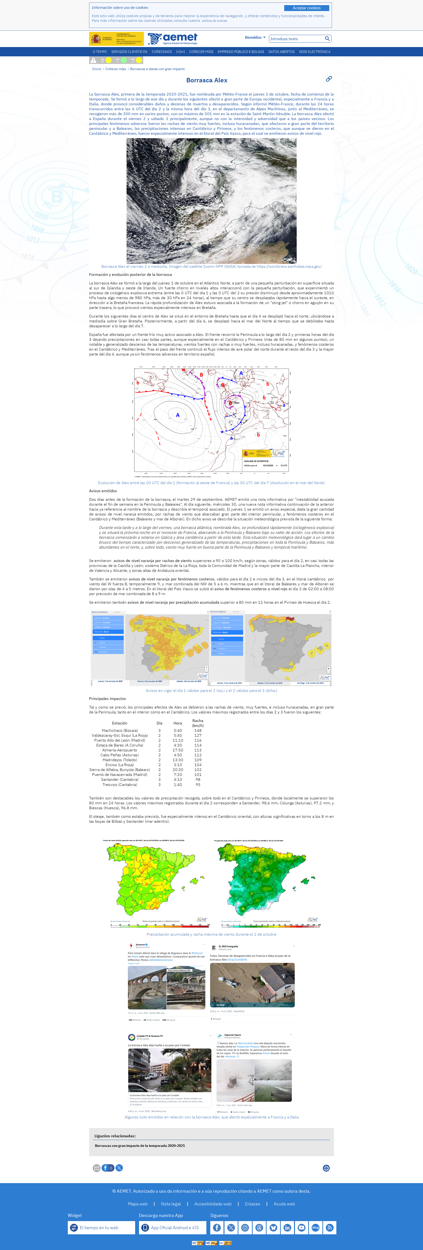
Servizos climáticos (129, 51)
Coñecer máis (201, 51)
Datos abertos (282, 51)
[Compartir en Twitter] (119, 1168)
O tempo (100, 51)
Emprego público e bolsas (241, 51)
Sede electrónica (314, 51)
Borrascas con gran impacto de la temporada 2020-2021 (140, 1145)
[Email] (97, 1170)
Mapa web (138, 1204)
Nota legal (171, 1204)
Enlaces (252, 1204)
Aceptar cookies (307, 8)
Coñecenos (162, 51)
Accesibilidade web (213, 1204)
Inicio (96, 68)
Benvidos (253, 37)
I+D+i (180, 51)
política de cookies (214, 21)
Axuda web (284, 1204)
